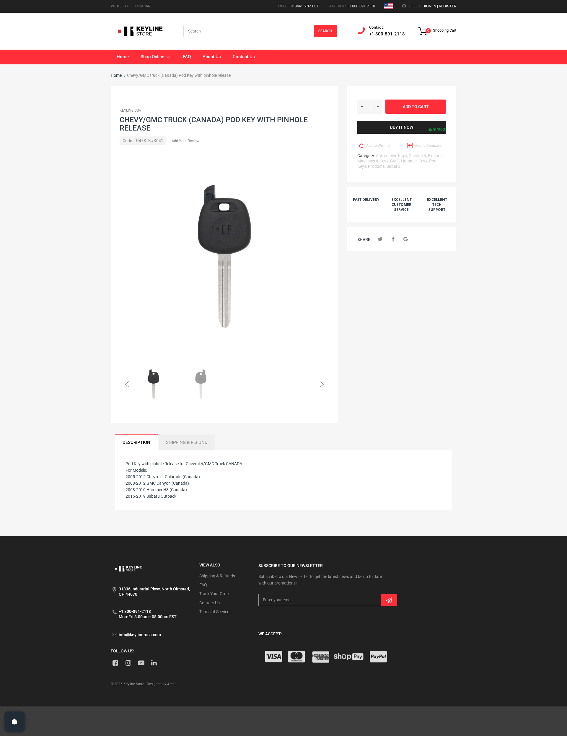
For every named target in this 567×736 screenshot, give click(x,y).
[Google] (405, 239)
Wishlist (119, 6)
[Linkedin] (154, 662)
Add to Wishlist (378, 146)
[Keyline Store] (140, 30)
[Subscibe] (389, 600)
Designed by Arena (162, 684)
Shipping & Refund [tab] (187, 442)
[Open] (14, 721)
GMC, (395, 161)
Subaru (393, 166)
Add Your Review (186, 141)
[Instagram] (128, 662)
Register (447, 6)
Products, (377, 166)
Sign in (429, 6)
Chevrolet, (418, 155)
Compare (143, 6)
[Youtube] (141, 662)
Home (116, 75)
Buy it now (401, 127)
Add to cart (416, 106)
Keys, (423, 161)
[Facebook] (393, 239)
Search (325, 31)
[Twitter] (380, 239)
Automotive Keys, (392, 155)
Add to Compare (428, 146)
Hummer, (409, 161)
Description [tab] (136, 442)
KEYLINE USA (130, 110)
